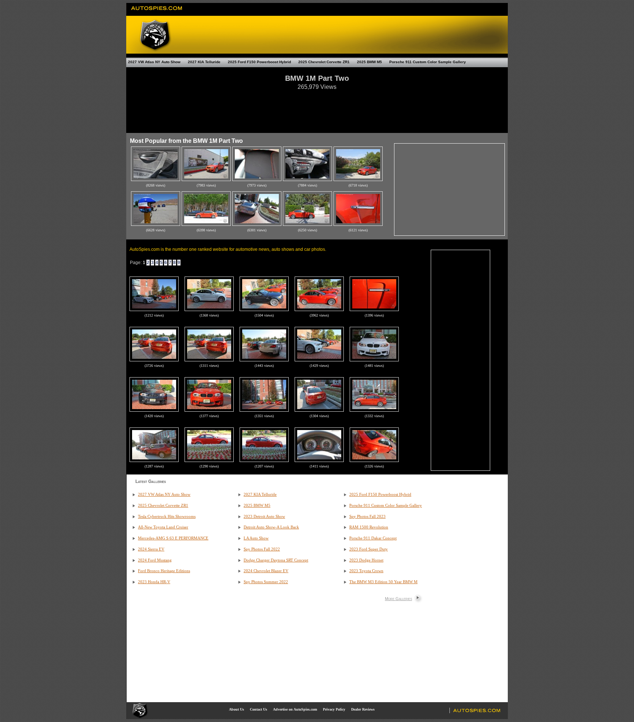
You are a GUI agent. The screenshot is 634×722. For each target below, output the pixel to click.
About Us (236, 709)
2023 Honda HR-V (154, 582)
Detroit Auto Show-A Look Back (271, 527)
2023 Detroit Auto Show (264, 517)
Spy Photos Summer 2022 (266, 582)
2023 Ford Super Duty (368, 549)
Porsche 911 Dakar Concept (373, 538)
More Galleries (398, 598)
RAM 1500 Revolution (368, 527)
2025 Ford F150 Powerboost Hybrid (259, 62)
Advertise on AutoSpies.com (295, 709)
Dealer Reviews (363, 709)
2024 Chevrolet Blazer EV (266, 571)
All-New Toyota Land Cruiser (163, 527)
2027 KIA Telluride (204, 62)
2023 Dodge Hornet (366, 560)
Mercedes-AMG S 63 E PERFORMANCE (173, 538)
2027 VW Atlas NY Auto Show (154, 62)
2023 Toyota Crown (366, 571)
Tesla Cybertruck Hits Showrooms (167, 517)
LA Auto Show (256, 538)
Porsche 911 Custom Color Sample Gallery (427, 62)
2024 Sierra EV (151, 549)
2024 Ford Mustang (155, 560)
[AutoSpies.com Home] (156, 12)
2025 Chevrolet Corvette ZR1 (324, 62)
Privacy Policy (334, 709)
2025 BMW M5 (369, 62)
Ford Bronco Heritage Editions (164, 571)
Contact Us (258, 709)
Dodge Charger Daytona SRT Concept (276, 560)
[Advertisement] (317, 107)
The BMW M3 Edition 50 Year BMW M (383, 582)
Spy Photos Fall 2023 (367, 517)
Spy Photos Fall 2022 (262, 549)
